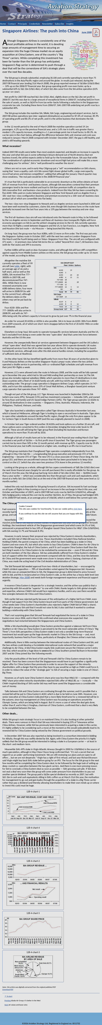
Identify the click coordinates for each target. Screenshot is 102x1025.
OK (21, 519)
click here (77, 509)
